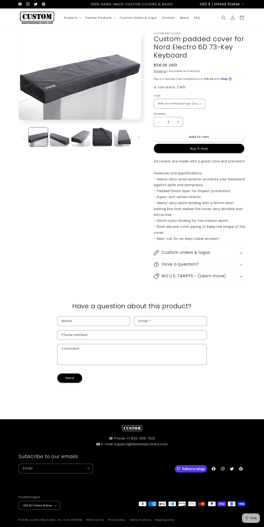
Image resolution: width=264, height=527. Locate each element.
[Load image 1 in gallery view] (38, 137)
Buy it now (199, 148)
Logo (157, 95)
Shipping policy (164, 519)
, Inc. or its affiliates (69, 520)
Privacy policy (117, 519)
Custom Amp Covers (42, 520)
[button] (72, 17)
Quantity (159, 114)
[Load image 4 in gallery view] (102, 137)
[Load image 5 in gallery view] (123, 137)
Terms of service (140, 519)
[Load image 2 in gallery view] (59, 137)
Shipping (160, 71)
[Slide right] (138, 137)
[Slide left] (23, 137)
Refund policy (95, 519)
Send (69, 378)
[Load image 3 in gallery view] (81, 137)
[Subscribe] (88, 468)
